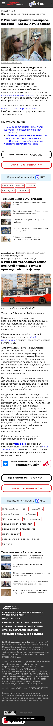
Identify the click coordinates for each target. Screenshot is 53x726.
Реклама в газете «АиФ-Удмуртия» (22, 622)
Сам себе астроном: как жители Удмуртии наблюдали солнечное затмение (23, 130)
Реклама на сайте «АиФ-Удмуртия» (22, 626)
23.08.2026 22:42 (9, 253)
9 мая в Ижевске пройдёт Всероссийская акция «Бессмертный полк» (30, 212)
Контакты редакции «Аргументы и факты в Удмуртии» (22, 613)
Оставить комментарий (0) (26, 165)
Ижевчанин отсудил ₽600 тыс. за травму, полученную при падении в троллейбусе (30, 591)
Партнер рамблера (25, 713)
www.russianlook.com (11, 62)
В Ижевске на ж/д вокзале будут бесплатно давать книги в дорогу (27, 238)
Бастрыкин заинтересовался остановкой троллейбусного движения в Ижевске (30, 583)
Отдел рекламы (11, 618)
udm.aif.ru (20, 444)
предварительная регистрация (19, 108)
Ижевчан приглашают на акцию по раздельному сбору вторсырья (25, 136)
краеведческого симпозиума (17, 95)
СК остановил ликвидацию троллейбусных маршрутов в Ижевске (31, 574)
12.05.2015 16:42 (8, 11)
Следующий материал (25, 718)
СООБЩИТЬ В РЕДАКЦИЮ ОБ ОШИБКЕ (22, 634)
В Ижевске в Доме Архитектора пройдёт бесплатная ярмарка (23, 142)
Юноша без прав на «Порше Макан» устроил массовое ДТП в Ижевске (28, 557)
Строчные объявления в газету (20, 630)
